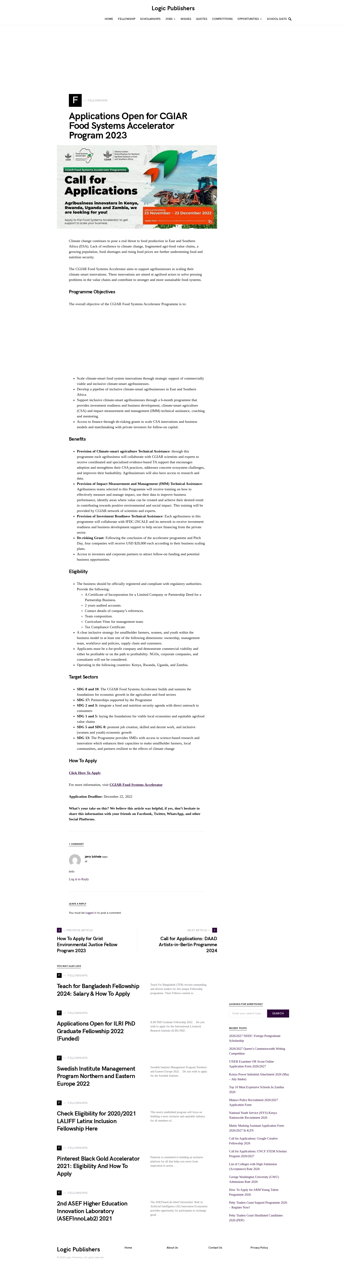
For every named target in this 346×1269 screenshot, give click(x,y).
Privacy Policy (259, 1247)
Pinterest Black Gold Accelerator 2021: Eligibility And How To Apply (98, 1166)
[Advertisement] (120, 53)
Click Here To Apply (85, 773)
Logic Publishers (173, 8)
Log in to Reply (79, 879)
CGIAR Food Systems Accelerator (136, 785)
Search (278, 1013)
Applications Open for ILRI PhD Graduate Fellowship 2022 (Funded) (96, 1031)
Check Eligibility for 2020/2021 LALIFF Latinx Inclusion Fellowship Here (96, 1121)
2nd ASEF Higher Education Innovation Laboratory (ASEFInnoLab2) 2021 (92, 1211)
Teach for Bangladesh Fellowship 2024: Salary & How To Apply (98, 990)
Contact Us (215, 1247)
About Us (172, 1247)
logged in (91, 913)
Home (128, 1247)
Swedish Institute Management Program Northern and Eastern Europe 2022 (96, 1076)
